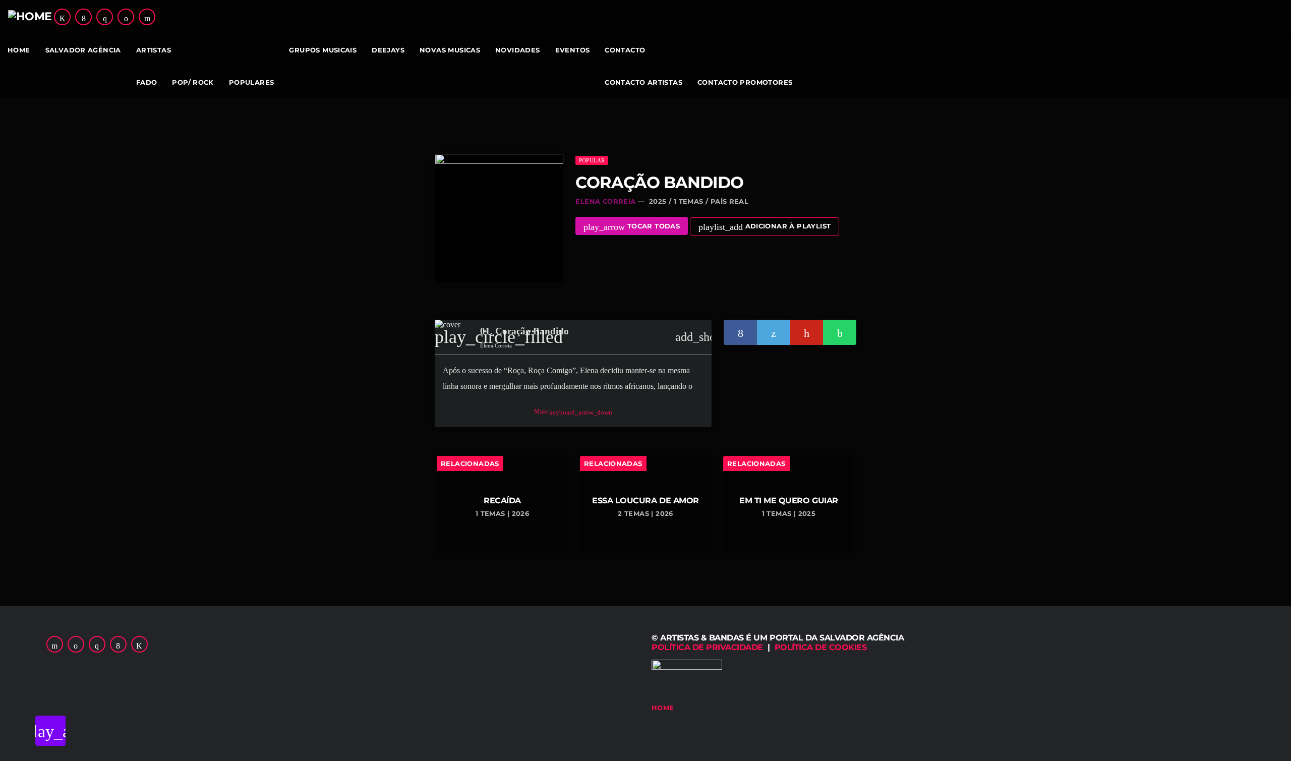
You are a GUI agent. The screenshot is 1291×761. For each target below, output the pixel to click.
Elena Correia (605, 201)
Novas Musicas (450, 50)
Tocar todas (631, 227)
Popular (592, 160)
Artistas (153, 50)
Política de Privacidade (707, 647)
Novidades (517, 50)
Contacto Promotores (744, 82)
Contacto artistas (643, 82)
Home (19, 50)
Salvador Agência (83, 50)
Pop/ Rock (193, 82)
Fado (146, 82)
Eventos (572, 50)
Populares (251, 82)
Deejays (388, 50)
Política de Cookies (821, 647)
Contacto (625, 50)
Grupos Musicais (323, 50)
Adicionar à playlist (764, 227)
